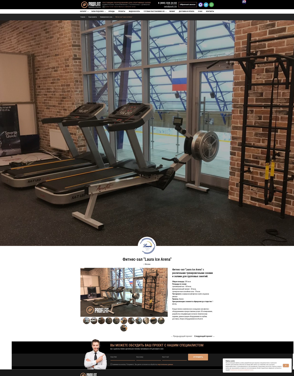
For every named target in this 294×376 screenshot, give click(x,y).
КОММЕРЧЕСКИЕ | (108, 4)
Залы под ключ (97, 11)
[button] (187, 4)
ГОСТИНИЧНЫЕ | (135, 4)
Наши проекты (92, 17)
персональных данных (165, 364)
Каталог (83, 11)
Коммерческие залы (106, 17)
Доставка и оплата (186, 11)
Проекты (121, 11)
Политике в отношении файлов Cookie (241, 370)
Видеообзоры (134, 11)
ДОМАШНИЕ (146, 4)
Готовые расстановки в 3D (154, 11)
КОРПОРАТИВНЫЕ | (122, 4)
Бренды (112, 11)
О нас (200, 11)
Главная (82, 17)
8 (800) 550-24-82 (167, 3)
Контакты (210, 11)
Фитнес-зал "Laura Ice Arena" (123, 17)
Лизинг (172, 11)
